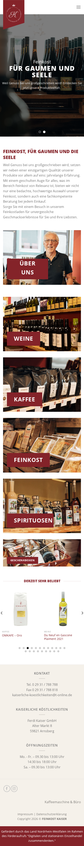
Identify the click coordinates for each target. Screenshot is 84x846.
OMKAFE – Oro (12, 635)
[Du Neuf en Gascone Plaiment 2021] (63, 609)
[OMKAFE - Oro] (21, 609)
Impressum (25, 814)
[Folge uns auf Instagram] (14, 788)
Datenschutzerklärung (51, 814)
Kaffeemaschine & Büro (63, 802)
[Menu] (78, 7)
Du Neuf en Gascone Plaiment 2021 (58, 637)
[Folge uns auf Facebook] (6, 788)
